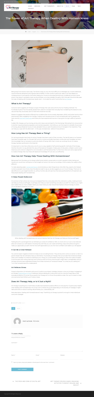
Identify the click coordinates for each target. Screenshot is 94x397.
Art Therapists (49, 6)
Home (30, 6)
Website (62, 355)
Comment (14, 342)
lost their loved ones (26, 118)
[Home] (26, 31)
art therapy (68, 99)
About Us (60, 6)
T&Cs (79, 6)
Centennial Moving (32, 167)
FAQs (73, 6)
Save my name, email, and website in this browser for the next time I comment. (33, 362)
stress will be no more (24, 273)
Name (13, 355)
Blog (67, 6)
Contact (31, 8)
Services (37, 6)
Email (37, 355)
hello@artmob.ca (20, 1)
